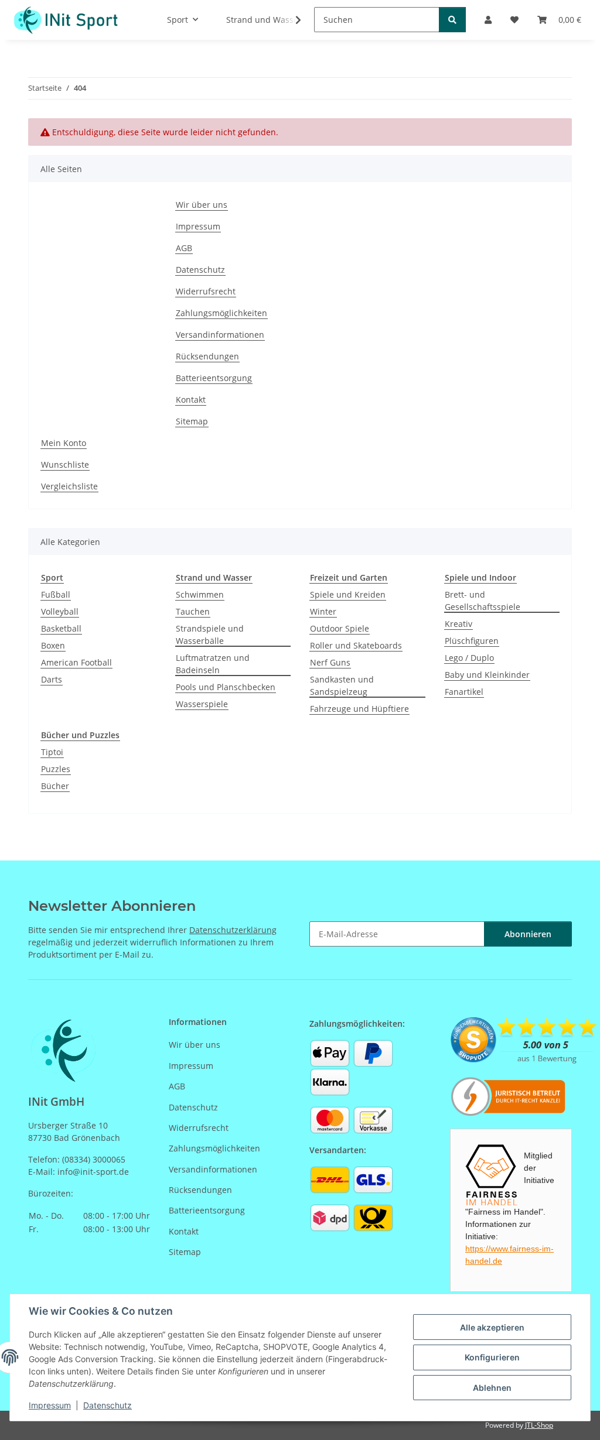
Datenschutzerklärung (233, 929)
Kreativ (458, 623)
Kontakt (191, 399)
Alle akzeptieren (492, 1327)
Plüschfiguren (472, 640)
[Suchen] (452, 19)
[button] (291, 20)
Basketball (61, 628)
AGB (184, 247)
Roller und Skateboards (356, 645)
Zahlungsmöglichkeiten (221, 312)
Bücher (55, 785)
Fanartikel (464, 691)
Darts (51, 679)
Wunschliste (65, 464)
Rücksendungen (207, 356)
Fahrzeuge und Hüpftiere (359, 708)
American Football (76, 662)
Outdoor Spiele (339, 628)
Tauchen (193, 611)
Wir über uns (201, 204)
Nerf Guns (330, 662)
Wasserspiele (202, 703)
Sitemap (192, 421)
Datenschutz (107, 1405)
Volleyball (60, 611)
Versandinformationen (220, 334)
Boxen (53, 645)
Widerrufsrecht (206, 291)
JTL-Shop (539, 1425)
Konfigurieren (492, 1357)
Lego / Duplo (469, 657)
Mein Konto (63, 442)
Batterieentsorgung (214, 377)
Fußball (55, 594)
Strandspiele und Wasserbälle (210, 634)
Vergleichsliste (69, 486)
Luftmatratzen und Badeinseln (213, 664)
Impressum (50, 1405)
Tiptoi (52, 751)
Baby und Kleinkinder (487, 674)
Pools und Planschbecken (225, 686)
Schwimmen (200, 594)
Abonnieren (527, 934)
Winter (323, 611)
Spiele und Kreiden (348, 594)
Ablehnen (492, 1388)
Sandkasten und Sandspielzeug (342, 685)
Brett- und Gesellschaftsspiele (482, 600)
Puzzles (55, 768)
